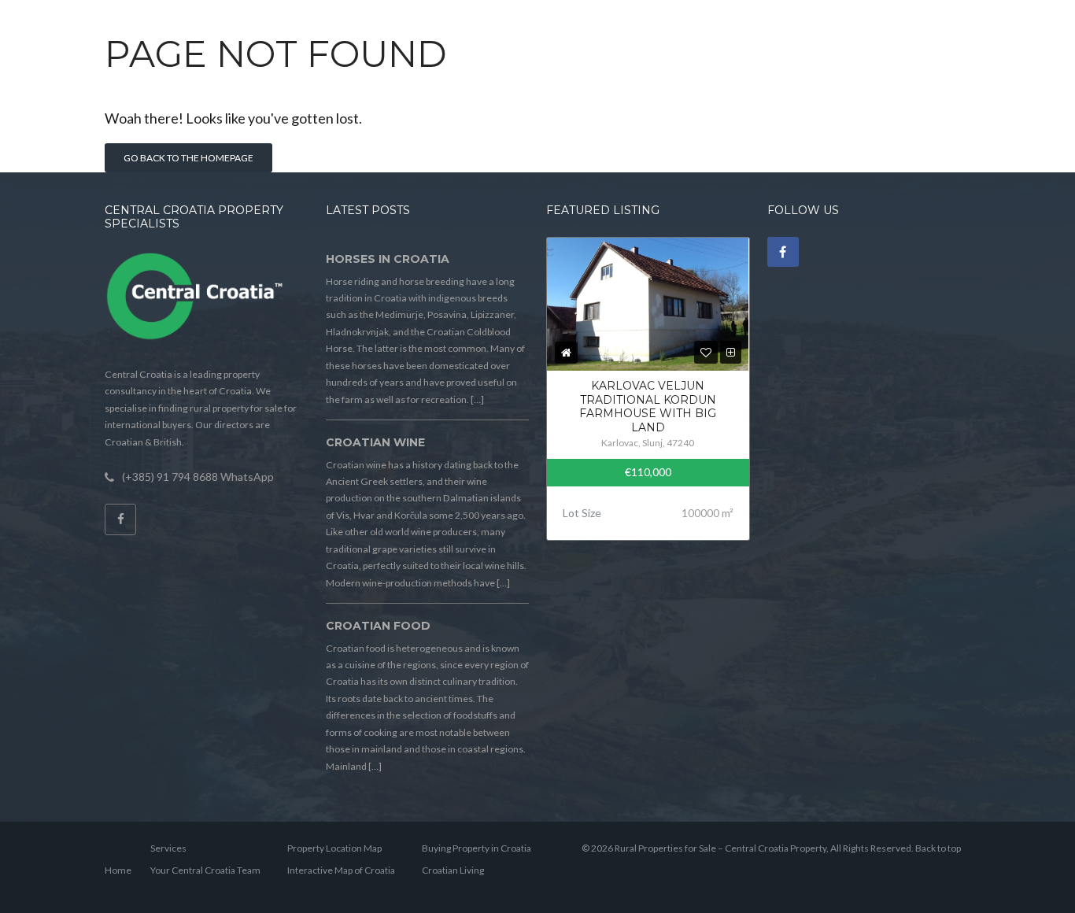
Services (168, 848)
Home (118, 870)
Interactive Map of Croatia (341, 870)
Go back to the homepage (188, 158)
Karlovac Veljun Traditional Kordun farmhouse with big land (647, 406)
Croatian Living (453, 870)
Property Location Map (334, 848)
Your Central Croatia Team (205, 870)
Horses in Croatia (387, 259)
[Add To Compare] (730, 352)
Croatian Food (378, 626)
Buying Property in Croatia (476, 848)
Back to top (938, 848)
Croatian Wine (375, 442)
